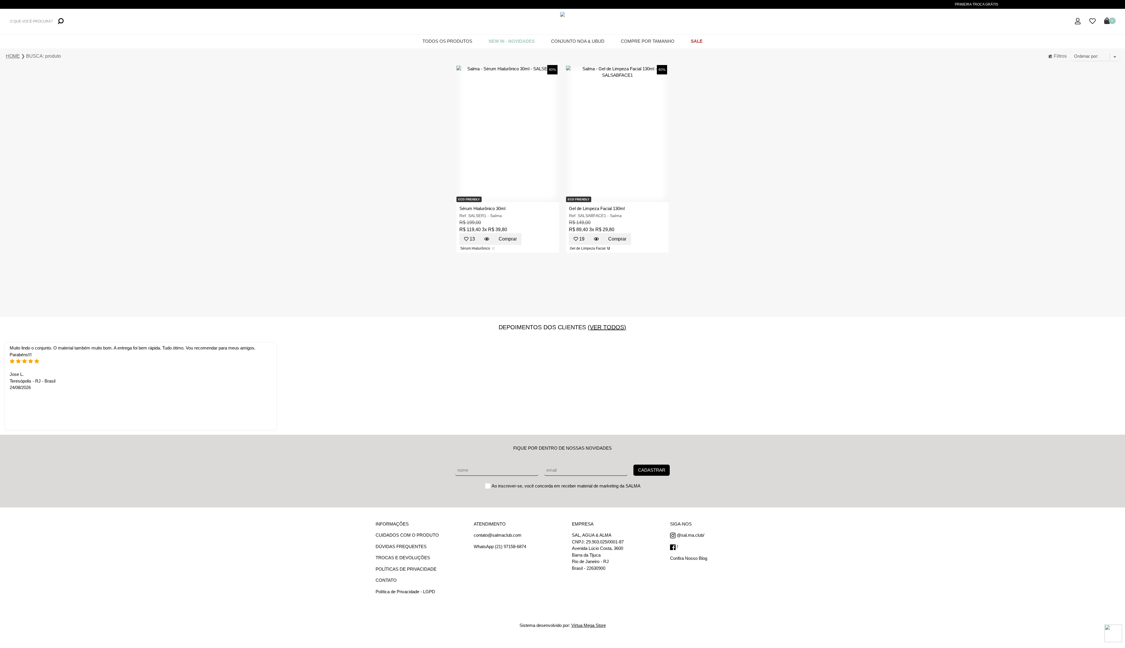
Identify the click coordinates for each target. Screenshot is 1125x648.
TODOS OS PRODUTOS (447, 41)
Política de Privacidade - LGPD (405, 591)
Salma (496, 215)
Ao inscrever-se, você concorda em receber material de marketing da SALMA (566, 485)
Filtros (1060, 56)
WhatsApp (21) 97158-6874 (500, 546)
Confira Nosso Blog (688, 558)
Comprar (508, 238)
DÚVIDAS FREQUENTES (401, 546)
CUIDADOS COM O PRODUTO (407, 535)
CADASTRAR (651, 470)
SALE (697, 41)
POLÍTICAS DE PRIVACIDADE (406, 569)
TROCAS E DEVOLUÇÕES (403, 557)
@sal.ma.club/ (690, 535)
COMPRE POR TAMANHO (647, 41)
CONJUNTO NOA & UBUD (577, 41)
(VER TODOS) (607, 327)
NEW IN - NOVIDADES (512, 41)
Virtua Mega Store (588, 625)
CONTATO (386, 580)
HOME (13, 56)
